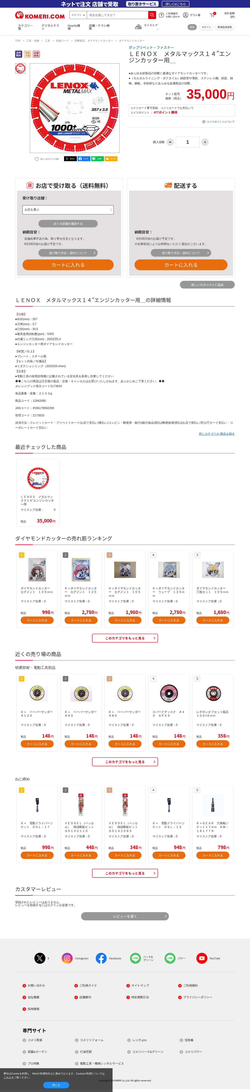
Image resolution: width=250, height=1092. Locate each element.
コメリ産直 (35, 1039)
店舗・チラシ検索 (99, 27)
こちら (7, 1077)
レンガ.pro (139, 1039)
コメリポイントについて (221, 121)
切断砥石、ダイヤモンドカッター (94, 40)
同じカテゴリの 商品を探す (217, 433)
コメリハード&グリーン (147, 1051)
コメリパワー (193, 1051)
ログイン (206, 27)
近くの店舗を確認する (68, 223)
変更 (192, 27)
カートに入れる (68, 264)
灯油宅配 (86, 1051)
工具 (47, 40)
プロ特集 (33, 1063)
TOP (17, 40)
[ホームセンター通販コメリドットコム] (40, 17)
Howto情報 (74, 27)
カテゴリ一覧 (25, 27)
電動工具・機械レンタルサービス (102, 1063)
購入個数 (159, 142)
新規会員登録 (225, 27)
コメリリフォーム (91, 1039)
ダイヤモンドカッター (132, 40)
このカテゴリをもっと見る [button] (125, 638)
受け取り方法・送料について (68, 253)
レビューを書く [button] (125, 916)
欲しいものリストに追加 (207, 284)
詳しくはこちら (175, 3)
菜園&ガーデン (37, 1051)
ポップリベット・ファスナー (151, 47)
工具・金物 (32, 40)
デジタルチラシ (50, 27)
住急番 (189, 1039)
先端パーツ (62, 40)
